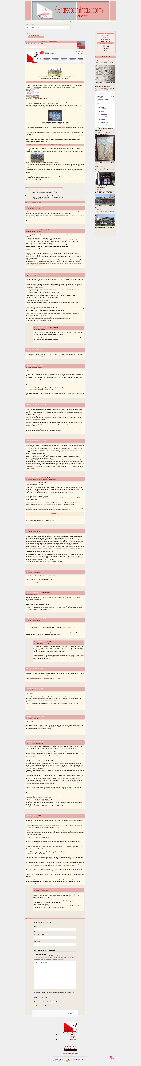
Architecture (106, 48)
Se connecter (38, 931)
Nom (35, 926)
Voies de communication (31, 47)
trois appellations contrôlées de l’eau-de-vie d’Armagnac (56, 132)
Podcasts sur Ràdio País (70, 1046)
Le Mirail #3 (98, 209)
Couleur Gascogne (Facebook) (70, 1053)
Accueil (28, 33)
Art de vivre (105, 35)
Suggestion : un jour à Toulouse (102, 86)
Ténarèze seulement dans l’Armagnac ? (35, 743)
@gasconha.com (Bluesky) (70, 1048)
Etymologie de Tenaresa (39, 329)
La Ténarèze (42, 47)
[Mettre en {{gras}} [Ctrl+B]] (36, 962)
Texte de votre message (40, 954)
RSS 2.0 (70, 1061)
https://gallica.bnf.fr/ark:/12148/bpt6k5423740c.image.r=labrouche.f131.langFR (44, 806)
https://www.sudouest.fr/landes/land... (35, 583)
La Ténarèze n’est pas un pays (33, 208)
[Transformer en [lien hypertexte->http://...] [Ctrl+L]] (41, 962)
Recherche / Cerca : (30, 24)
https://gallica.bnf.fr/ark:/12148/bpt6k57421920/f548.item (39, 801)
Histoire (105, 37)
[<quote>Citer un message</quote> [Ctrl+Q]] (43, 962)
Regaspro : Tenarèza (34, 64)
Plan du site (55, 1061)
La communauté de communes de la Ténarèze (37, 102)
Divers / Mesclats (105, 41)
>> (68, 27)
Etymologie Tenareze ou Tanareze (34, 367)
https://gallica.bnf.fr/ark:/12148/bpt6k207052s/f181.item (39, 389)
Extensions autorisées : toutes (41, 1001)
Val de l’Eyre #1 (99, 166)
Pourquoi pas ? (29, 689)
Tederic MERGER (41, 43)
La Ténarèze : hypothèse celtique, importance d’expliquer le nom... (41, 479)
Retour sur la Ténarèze (31, 594)
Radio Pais (28, 64)
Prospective (106, 50)
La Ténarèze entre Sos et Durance (34, 179)
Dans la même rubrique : (103, 56)
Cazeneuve (63, 235)
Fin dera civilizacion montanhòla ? (103, 60)
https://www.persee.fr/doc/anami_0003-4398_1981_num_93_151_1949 (42, 678)
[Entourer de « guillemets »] (46, 962)
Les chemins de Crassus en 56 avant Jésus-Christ (53, 607)
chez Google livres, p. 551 (70, 253)
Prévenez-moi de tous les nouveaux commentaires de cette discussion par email (55, 992)
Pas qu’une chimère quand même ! (34, 231)
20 (47, 47)
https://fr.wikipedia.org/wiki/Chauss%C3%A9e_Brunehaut (39, 837)
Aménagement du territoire (106, 46)
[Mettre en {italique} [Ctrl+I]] (39, 962)
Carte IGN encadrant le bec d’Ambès (104, 132)
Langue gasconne (105, 39)
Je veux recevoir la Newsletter (43, 1005)
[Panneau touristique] (55, 141)
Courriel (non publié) (39, 934)
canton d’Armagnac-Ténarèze (63, 127)
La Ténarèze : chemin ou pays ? (33, 276)
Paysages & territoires (33, 35)
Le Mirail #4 (98, 189)
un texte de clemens (30, 670)
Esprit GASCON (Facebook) (70, 1052)
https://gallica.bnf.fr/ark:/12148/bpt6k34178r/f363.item (38, 797)
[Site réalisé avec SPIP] (113, 1057)
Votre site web (37, 941)
